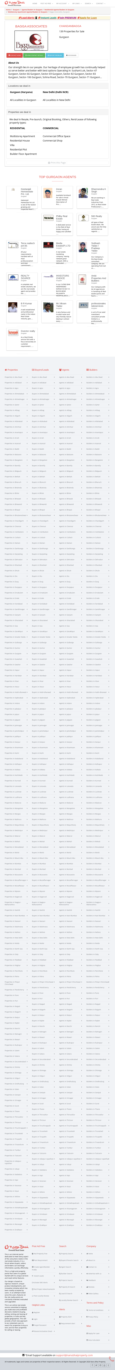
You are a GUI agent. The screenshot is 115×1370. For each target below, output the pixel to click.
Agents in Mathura (66, 819)
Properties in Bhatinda (13, 488)
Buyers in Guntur (38, 648)
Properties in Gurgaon (13, 653)
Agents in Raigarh (66, 1010)
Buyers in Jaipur (38, 714)
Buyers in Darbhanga (40, 548)
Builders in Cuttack (93, 537)
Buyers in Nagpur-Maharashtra (39, 903)
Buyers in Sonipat (38, 1092)
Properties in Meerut (12, 836)
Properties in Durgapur (13, 587)
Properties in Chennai (13, 526)
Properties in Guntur (12, 648)
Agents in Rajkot (65, 1021)
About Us (91, 1260)
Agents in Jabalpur (66, 709)
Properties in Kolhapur (13, 764)
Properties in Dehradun (13, 559)
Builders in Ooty (92, 954)
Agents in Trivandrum (67, 1142)
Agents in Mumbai (66, 864)
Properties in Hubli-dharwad (15, 692)
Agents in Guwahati (66, 659)
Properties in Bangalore (13, 460)
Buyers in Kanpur (38, 742)
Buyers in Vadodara (39, 1170)
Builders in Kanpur (93, 742)
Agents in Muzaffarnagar (68, 880)
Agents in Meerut (65, 836)
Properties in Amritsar (13, 427)
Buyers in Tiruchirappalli (41, 1126)
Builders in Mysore (93, 891)
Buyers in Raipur (38, 1015)
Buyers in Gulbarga (39, 642)
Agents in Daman (65, 543)
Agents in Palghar (65, 965)
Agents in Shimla (65, 1065)
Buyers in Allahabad (39, 421)
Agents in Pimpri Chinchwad (70, 982)
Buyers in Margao (38, 814)
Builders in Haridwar (94, 676)
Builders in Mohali (93, 841)
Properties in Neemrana (14, 927)
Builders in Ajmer (93, 405)
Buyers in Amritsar (39, 427)
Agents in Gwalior (65, 665)
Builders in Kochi (92, 753)
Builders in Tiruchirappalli (96, 1126)
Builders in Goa (92, 626)
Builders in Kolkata (93, 770)
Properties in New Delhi (14, 938)
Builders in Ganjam (93, 615)
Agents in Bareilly (65, 465)
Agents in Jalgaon (65, 720)
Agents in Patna (65, 976)
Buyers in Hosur (38, 687)
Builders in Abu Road (94, 377)
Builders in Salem (93, 1048)
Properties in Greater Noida (15, 637)
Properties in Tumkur (13, 1150)
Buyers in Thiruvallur (40, 1115)
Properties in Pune (12, 995)
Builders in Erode (93, 598)
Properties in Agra (11, 388)
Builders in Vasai (92, 1186)
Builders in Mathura (94, 819)
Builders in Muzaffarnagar (96, 880)
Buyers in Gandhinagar (40, 609)
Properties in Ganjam (13, 615)
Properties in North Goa (14, 949)
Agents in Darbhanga (67, 548)
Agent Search (66, 1267)
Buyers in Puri (37, 998)
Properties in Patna (12, 976)
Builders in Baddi (93, 449)
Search (88, 3)
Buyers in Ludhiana (39, 797)
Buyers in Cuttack (38, 537)
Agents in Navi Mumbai (68, 916)
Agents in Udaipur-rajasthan (70, 1159)
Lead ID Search (66, 1293)
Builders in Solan (92, 1087)
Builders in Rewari (93, 1037)
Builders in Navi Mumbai (95, 916)
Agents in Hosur (65, 687)
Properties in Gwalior (13, 665)
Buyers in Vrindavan (39, 1214)
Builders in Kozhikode (94, 775)
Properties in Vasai (12, 1191)
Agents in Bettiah (65, 477)
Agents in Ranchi (65, 1026)
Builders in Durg (92, 582)
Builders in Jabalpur (94, 709)
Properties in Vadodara (13, 1174)
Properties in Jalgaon (12, 720)
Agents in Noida (65, 943)
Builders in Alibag (93, 410)
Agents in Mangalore (67, 808)
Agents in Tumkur (66, 1148)
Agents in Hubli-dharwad (68, 692)
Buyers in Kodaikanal (40, 758)
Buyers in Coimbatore (40, 532)
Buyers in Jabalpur (39, 709)
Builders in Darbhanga (95, 548)
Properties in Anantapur (14, 432)
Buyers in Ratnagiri (39, 1032)
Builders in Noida (93, 943)
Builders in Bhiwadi (93, 499)
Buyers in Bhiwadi (39, 499)
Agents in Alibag (65, 410)
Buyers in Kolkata (38, 770)
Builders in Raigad (93, 1004)
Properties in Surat (12, 1106)
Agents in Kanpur (65, 742)
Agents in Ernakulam (67, 593)
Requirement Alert (68, 1323)
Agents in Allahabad (66, 421)
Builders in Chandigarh (95, 521)
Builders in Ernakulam (94, 593)
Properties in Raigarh (13, 1012)
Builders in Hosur (93, 687)
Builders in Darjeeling (94, 554)
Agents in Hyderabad (67, 698)
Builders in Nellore (93, 932)
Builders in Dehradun (94, 559)
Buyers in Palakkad (39, 960)
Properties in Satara (12, 1056)
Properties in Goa (11, 626)
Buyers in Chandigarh (40, 521)
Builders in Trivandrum (95, 1142)
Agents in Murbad (66, 869)
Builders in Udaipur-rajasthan (97, 1159)
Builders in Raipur (93, 1015)
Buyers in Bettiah (38, 477)
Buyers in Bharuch (39, 482)
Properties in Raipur (12, 1017)
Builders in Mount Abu (95, 858)
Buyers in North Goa (39, 949)
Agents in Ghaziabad (67, 620)
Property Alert (66, 1317)
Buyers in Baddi (38, 449)
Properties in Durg (12, 582)
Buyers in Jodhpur (39, 736)
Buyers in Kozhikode (39, 775)
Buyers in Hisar (37, 681)
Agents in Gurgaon (66, 653)
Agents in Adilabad (66, 383)
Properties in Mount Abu (14, 858)
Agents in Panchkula (66, 971)
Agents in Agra (64, 388)
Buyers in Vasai (37, 1186)
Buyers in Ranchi (38, 1026)
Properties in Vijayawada (14, 1202)
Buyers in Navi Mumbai (41, 916)
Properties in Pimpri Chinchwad (12, 983)
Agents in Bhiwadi (66, 499)
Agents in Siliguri (65, 1076)
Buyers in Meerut (38, 836)
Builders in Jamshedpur (95, 731)
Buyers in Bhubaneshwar (41, 515)
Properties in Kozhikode (14, 775)
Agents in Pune (65, 993)
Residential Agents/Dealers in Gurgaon (59, 10)
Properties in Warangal (13, 1224)
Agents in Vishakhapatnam (69, 1203)
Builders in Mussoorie (94, 875)
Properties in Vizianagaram (15, 1213)
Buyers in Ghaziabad (40, 620)
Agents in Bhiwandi (66, 504)
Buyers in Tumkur (38, 1148)
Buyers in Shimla (38, 1065)
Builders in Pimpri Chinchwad (97, 982)
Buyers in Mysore (38, 891)
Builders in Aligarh (93, 416)
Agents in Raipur (65, 1015)
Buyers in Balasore (39, 454)
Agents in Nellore (65, 932)
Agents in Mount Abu (67, 858)
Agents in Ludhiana (66, 797)
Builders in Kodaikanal (94, 758)
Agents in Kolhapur (66, 764)
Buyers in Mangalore (40, 808)
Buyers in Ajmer (38, 405)
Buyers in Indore (38, 703)
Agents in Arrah (65, 438)
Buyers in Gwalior (38, 665)
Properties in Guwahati (13, 659)
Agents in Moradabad (67, 847)
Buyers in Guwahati (39, 659)
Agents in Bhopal (65, 510)
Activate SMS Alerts (40, 1282)
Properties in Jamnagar (13, 725)
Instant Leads (38, 1276)
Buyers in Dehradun (39, 559)
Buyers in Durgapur (39, 587)
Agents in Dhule (65, 571)
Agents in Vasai (65, 1186)
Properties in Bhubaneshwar (15, 515)
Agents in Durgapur (66, 587)
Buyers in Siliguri (38, 1076)
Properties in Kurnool (13, 781)
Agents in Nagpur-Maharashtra (66, 903)
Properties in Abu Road (13, 377)
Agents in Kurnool (66, 781)
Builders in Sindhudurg (95, 1081)
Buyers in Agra (37, 388)
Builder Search (66, 1274)
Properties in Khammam (14, 747)
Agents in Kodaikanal (67, 758)
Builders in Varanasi (94, 1181)
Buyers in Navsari (38, 921)
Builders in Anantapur (94, 432)
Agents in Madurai (66, 803)
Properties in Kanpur (12, 742)
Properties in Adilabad (13, 383)
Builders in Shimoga (94, 1070)
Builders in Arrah (92, 438)
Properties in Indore (12, 703)
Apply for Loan (94, 1333)
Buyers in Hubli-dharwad (41, 692)
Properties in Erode (12, 598)
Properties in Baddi (12, 449)
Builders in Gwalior (93, 665)
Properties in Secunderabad (15, 1062)
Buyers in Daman (38, 543)
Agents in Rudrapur (66, 1043)
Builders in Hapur (93, 670)
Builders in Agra (92, 388)
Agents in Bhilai (65, 493)
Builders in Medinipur (94, 830)
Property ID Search (68, 1287)
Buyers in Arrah (38, 438)
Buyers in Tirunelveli (40, 1131)
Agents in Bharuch (66, 482)
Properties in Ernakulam (14, 593)
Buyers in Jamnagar (39, 725)
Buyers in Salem (38, 1048)
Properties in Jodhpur (13, 736)
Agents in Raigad (65, 1004)
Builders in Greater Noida (96, 637)
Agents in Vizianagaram (68, 1209)
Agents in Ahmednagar (67, 399)
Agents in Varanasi (66, 1181)
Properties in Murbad (13, 869)
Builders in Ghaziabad (94, 620)
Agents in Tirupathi (66, 1137)
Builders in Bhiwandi (94, 504)
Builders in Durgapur (94, 587)
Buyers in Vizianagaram (41, 1209)
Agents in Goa (64, 626)
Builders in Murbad (93, 869)
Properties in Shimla (12, 1067)
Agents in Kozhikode (66, 775)
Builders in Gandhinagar (95, 609)
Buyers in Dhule (38, 571)
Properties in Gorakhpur (14, 631)
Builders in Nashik (93, 910)
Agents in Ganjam (66, 615)
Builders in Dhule (93, 571)
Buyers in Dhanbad (39, 565)
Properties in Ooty (11, 954)
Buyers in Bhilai (38, 493)
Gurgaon (16, 10)
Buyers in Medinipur (40, 830)
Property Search (67, 1254)
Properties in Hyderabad (14, 698)
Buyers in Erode (38, 598)
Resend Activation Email (43, 1331)
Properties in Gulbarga (13, 642)
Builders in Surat (92, 1103)
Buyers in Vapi (37, 1175)
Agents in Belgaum (66, 471)
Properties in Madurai (13, 803)
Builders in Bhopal (93, 510)
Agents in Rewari (65, 1037)
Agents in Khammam (67, 747)
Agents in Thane (65, 1109)
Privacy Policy (93, 1317)
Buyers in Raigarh (38, 1010)
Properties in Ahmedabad (14, 394)
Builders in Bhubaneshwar (96, 515)
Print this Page (58, 162)
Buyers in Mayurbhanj (40, 825)
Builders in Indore (93, 703)
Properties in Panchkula (14, 971)
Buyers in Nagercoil (39, 897)
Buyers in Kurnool (38, 781)
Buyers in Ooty (37, 954)
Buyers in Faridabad (39, 604)
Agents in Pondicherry (67, 987)
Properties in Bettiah (12, 477)
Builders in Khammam (94, 747)
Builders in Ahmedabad (95, 394)
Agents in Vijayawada (67, 1197)
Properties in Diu (11, 576)
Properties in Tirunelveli (14, 1133)
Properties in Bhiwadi (13, 499)
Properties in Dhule (12, 571)
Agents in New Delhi (66, 938)
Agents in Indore (65, 703)
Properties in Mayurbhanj (14, 825)
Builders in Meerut (93, 836)
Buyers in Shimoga (39, 1070)
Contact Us (92, 1267)
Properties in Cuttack (12, 537)
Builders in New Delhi (94, 938)
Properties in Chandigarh (14, 521)
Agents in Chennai (66, 526)
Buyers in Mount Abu (40, 858)
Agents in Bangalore (66, 460)
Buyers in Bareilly (38, 465)
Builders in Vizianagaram (95, 1209)
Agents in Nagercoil (66, 897)
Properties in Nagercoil (13, 897)
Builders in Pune (92, 993)
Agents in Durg (64, 582)
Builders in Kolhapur (94, 764)
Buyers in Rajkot (38, 1021)
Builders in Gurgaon (94, 653)
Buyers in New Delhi (39, 938)
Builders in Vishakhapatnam (97, 1203)
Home (34, 3)
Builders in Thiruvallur (94, 1115)
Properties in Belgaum (13, 471)
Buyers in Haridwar (39, 676)
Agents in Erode (65, 598)
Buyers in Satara (38, 1054)
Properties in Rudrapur (13, 1045)
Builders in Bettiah (93, 477)
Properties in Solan (12, 1089)
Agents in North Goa (66, 949)
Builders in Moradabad (95, 847)
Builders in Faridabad (94, 604)
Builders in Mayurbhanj (95, 825)
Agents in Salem (65, 1048)
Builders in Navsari (93, 921)
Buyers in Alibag (38, 410)
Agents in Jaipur (65, 714)
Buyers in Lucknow (39, 792)
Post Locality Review (41, 1296)
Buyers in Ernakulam (40, 593)
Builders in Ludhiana (94, 797)
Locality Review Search (69, 1300)
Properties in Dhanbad (13, 565)
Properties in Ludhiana (13, 797)
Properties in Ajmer (12, 405)
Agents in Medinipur (67, 830)
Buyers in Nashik (38, 910)
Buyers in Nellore (38, 932)
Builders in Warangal (94, 1220)
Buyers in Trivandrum (40, 1142)
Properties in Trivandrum (14, 1144)
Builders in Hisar (92, 681)
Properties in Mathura (13, 819)
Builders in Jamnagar (94, 725)
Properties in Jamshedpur (14, 731)
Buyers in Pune (37, 993)
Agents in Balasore (66, 454)
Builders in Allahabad (94, 421)
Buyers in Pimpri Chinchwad (42, 982)
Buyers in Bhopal (38, 510)
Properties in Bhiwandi (13, 504)
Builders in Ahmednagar (95, 399)
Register (36, 1312)
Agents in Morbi (65, 852)
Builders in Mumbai (93, 864)
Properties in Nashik (12, 910)
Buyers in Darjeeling (39, 554)
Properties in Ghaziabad (14, 620)
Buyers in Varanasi (39, 1181)
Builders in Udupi (93, 1164)
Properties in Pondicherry (14, 990)
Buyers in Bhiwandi (39, 504)
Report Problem (55, 55)
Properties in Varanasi (13, 1185)
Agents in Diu (64, 576)
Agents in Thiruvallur (67, 1115)
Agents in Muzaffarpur (67, 886)
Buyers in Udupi (38, 1164)
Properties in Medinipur (14, 830)
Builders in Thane (93, 1109)
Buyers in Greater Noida (41, 637)
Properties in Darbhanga (14, 548)
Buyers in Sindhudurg (40, 1081)
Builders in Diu (92, 576)
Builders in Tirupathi (94, 1137)
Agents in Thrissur (66, 1120)
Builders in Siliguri (93, 1076)
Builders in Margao (93, 814)
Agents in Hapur (65, 670)
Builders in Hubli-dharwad (96, 692)
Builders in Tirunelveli (94, 1131)
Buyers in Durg (37, 582)
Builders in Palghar (93, 965)
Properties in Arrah (12, 438)
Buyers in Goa (37, 626)
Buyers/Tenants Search (70, 1260)
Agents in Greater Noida (68, 637)
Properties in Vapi (11, 1180)
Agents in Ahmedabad (67, 394)
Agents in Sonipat (65, 1092)
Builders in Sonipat (93, 1092)
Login (35, 1319)
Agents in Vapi (64, 1175)
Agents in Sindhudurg (67, 1081)
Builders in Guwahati (94, 659)
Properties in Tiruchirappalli (15, 1128)
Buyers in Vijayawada (40, 1197)
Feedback (92, 1280)
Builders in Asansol (93, 443)
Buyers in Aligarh (38, 416)
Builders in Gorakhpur (94, 631)
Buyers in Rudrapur (39, 1043)
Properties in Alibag (12, 410)
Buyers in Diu (37, 576)
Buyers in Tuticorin (39, 1153)
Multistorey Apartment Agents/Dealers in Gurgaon (27, 12)
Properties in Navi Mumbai (15, 916)
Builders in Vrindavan (94, 1214)
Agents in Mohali (65, 841)
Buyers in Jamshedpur (40, 731)
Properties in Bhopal (12, 510)
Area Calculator (94, 1340)
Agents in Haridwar (66, 676)
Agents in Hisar (65, 681)
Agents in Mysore (65, 891)
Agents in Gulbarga (66, 642)
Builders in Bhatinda (94, 488)
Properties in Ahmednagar (15, 399)
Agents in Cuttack (65, 537)
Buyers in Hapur (38, 670)
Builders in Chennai (93, 526)
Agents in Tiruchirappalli (68, 1126)
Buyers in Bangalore (39, 460)
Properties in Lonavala (13, 786)
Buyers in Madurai (39, 803)
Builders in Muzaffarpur (95, 886)
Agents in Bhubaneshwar (68, 515)
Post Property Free (40, 1254)
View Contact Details (35, 55)
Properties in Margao (13, 814)
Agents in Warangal (66, 1220)
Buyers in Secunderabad (41, 1059)
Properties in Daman (12, 543)
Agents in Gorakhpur (67, 631)
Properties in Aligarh (12, 416)
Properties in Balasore (13, 454)
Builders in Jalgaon (93, 720)
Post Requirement (41, 1260)
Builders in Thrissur (93, 1120)
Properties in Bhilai (12, 493)
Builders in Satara (93, 1054)
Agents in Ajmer (65, 405)
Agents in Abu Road (66, 377)
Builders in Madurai (94, 803)
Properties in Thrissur (13, 1122)
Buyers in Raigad (38, 1004)
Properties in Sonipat (13, 1095)
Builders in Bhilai (92, 493)
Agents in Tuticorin (66, 1153)
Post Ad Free (46, 3)
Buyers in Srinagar (39, 1098)
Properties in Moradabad (14, 847)
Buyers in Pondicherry (40, 987)
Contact (99, 3)
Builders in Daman (93, 543)
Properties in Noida (12, 943)
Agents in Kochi (65, 753)
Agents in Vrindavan (66, 1214)
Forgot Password (40, 1325)
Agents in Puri (64, 998)
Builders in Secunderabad (96, 1059)
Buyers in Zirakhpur (39, 1225)
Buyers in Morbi (38, 852)
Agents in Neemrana (67, 927)
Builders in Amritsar (94, 427)
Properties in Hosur (12, 687)
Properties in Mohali (12, 841)
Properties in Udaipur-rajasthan (13, 1162)
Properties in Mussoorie (14, 875)
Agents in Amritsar (66, 427)
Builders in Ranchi (93, 1026)
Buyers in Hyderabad (40, 698)
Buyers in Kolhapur (39, 764)
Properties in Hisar (12, 681)
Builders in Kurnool (93, 781)
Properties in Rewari (12, 1039)
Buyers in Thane (38, 1109)
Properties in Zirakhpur (13, 1230)
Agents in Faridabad (66, 604)
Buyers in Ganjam (38, 615)
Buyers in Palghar (38, 965)
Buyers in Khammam (40, 747)
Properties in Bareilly (12, 465)
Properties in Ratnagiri (13, 1034)
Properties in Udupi (12, 1169)
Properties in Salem (12, 1050)
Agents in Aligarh (65, 416)
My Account (61, 3)
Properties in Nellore (12, 932)
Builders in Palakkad (94, 960)
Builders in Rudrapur (94, 1043)
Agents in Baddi (65, 449)
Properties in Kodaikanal (14, 758)
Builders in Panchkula (94, 971)
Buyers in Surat (38, 1103)
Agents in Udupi (65, 1164)
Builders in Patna (92, 976)
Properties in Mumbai (13, 864)
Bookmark (72, 55)
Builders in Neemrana (94, 927)
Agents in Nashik (65, 910)
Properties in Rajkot (12, 1023)
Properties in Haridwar (13, 676)
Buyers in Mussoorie (39, 875)
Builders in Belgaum (94, 471)
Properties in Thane (12, 1111)
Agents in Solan (65, 1087)
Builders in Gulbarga (94, 642)
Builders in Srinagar (94, 1098)
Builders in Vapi (92, 1175)
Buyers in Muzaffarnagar (41, 880)
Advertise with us (94, 1274)
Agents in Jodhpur (66, 736)
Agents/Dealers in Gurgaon (32, 10)
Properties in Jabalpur (13, 709)
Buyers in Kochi (38, 753)
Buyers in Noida (38, 943)
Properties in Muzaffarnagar (15, 880)
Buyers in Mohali (38, 841)
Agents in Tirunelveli (67, 1131)
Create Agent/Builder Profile (41, 1268)
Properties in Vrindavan (13, 1219)
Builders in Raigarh (93, 1010)
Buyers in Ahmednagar (40, 399)
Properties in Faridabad (13, 604)
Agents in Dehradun (66, 559)
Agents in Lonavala (66, 786)
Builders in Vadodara (94, 1170)
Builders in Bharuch (94, 482)
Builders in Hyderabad (94, 698)
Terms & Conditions (95, 1310)
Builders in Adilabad (94, 383)
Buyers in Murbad (39, 869)
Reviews (91, 1287)
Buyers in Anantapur (40, 432)
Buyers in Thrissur (39, 1120)
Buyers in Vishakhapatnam (42, 1203)
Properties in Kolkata (12, 770)
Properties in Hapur (12, 670)
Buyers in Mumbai (39, 864)
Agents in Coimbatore (67, 532)
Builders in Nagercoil (94, 897)
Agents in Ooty (64, 954)
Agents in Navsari (65, 921)
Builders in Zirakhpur (94, 1225)
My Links (76, 3)
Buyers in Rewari (38, 1037)
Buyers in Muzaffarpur (40, 886)
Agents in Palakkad (66, 960)
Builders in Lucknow (94, 792)
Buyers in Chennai (39, 526)
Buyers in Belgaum (39, 471)
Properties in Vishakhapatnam (16, 1208)
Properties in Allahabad (13, 421)
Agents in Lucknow (66, 792)
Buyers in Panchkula (39, 971)
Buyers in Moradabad (40, 847)
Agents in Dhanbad (66, 565)
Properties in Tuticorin (13, 1156)
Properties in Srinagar (13, 1100)
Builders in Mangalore (94, 808)
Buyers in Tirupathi (39, 1137)
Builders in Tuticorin (94, 1153)
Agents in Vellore (65, 1192)
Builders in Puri (92, 998)
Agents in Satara (65, 1054)
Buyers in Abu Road (39, 377)
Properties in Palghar (13, 965)
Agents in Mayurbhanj (67, 825)
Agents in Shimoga (66, 1070)
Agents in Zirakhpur (66, 1225)
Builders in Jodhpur (93, 736)
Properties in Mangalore (14, 808)
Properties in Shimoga (13, 1073)
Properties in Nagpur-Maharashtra (13, 903)
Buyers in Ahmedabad (40, 394)
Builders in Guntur (93, 648)
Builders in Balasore (94, 454)
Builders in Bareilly (93, 465)
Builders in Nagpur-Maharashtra (93, 903)
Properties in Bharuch (13, 482)
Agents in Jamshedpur (67, 731)
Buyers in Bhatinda (39, 488)
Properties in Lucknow (13, 792)
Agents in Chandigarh (67, 521)
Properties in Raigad (12, 1006)
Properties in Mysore (12, 891)
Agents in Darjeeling (66, 554)
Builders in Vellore (93, 1192)
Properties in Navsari (13, 921)
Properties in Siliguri (12, 1078)
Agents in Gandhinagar (68, 609)
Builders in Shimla (93, 1065)
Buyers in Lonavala (39, 786)
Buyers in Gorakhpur (40, 631)
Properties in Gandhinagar (15, 609)
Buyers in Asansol (38, 443)
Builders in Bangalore (94, 460)
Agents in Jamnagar (66, 725)
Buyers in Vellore (38, 1192)
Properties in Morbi (12, 852)
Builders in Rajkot (93, 1021)
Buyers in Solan (38, 1087)
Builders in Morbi (93, 852)
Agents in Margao (65, 814)
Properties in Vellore (12, 1196)
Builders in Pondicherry (95, 987)
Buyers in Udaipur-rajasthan (42, 1159)
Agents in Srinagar (66, 1098)
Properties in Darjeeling (14, 554)
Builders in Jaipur (93, 714)
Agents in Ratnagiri (66, 1032)
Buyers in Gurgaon (39, 653)
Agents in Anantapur (67, 432)
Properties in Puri (11, 1001)
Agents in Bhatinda (66, 488)
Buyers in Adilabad (39, 383)
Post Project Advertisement (43, 1289)
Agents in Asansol (66, 443)
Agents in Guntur (65, 648)
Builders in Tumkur (93, 1148)
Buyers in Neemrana (40, 927)
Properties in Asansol (13, 443)
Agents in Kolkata (65, 770)
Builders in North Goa (94, 949)
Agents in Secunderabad (68, 1059)
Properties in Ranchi (12, 1028)
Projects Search (67, 1280)
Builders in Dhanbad (94, 565)
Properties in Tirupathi (13, 1139)
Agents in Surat (65, 1103)
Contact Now (15, 55)
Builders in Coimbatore (95, 532)
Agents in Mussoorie (67, 875)
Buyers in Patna (38, 976)
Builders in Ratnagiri (94, 1032)
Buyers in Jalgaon (38, 720)
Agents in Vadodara (66, 1170)
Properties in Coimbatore (14, 532)
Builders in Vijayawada (95, 1197)
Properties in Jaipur (12, 714)
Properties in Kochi (12, 753)
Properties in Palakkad (13, 960)
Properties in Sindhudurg (14, 1084)
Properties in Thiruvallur (14, 1117)
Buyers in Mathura (39, 819)
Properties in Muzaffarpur (14, 886)
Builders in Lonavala (94, 786)
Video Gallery (93, 1293)
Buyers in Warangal (39, 1220)
